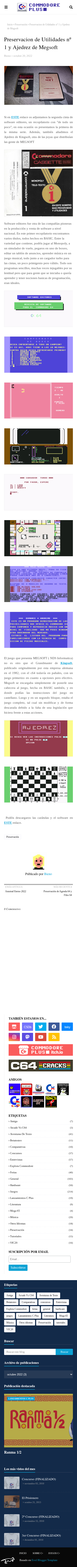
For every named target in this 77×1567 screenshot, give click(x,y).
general (41, 1178)
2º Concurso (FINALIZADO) (40, 1516)
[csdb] (27, 1027)
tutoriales (41, 1236)
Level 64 (38, 1097)
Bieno (7, 55)
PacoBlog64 (26, 1087)
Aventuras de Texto (41, 1134)
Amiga (41, 1121)
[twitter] (40, 1027)
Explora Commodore (50, 1088)
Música (41, 1217)
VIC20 (41, 1242)
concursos (41, 1153)
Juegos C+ (54, 1553)
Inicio (10, 24)
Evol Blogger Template (44, 1560)
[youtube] (40, 1037)
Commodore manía (14, 1087)
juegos (41, 1191)
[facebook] (54, 1027)
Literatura (41, 1204)
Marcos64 (38, 1085)
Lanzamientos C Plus (41, 1197)
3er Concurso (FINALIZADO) (41, 1535)
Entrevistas (41, 1159)
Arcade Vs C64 (41, 1127)
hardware (41, 1185)
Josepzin (25, 1097)
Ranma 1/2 (12, 1452)
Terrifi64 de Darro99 (62, 1088)
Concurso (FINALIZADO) (39, 1479)
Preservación (21, 24)
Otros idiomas (41, 1223)
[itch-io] (14, 1027)
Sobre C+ (38, 1553)
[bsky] (67, 1027)
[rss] (54, 1037)
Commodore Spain (14, 1099)
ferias (41, 1172)
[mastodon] (27, 1037)
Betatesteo (41, 1140)
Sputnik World (49, 1099)
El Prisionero (30, 1498)
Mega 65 (41, 1210)
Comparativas (41, 1146)
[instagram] (14, 1037)
